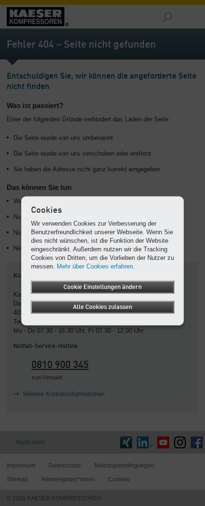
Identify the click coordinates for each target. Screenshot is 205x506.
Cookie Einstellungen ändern (102, 287)
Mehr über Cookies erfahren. (96, 265)
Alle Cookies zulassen (102, 307)
